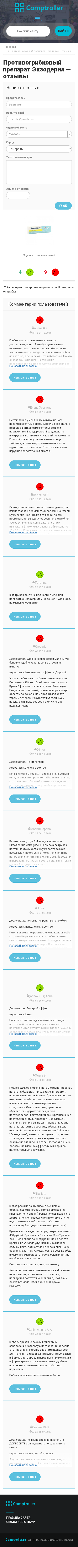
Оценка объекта (16, 127)
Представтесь (15, 98)
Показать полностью (23, 365)
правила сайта (18, 1517)
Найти (63, 31)
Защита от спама (17, 188)
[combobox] (39, 134)
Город (10, 142)
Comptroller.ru (15, 1539)
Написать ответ (25, 377)
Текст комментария (19, 157)
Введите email (15, 112)
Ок (64, 205)
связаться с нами (20, 1522)
